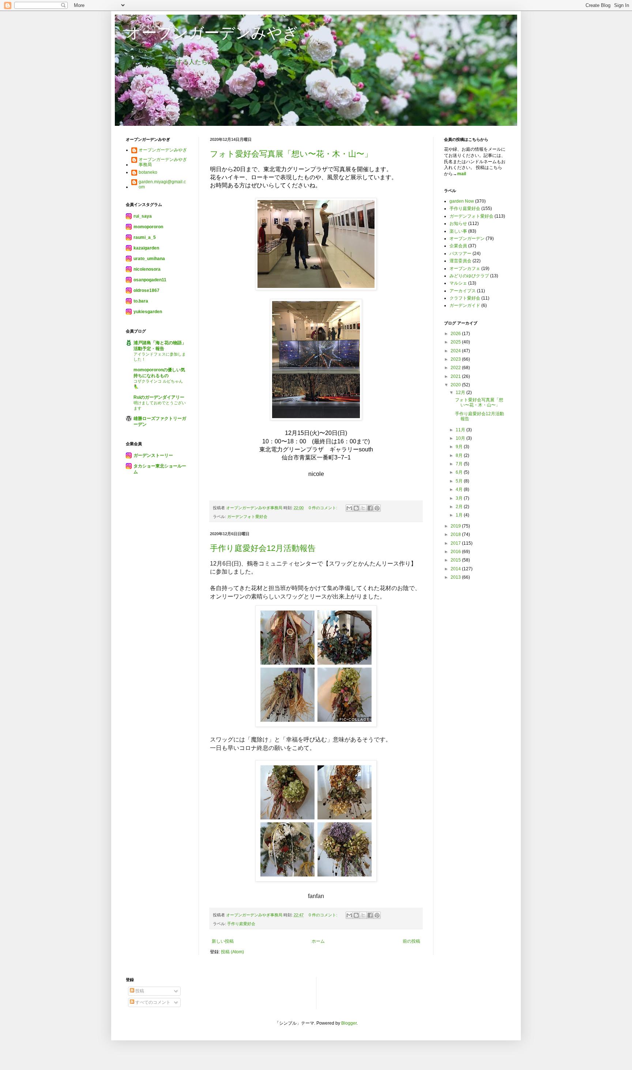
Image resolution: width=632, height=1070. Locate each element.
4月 (460, 489)
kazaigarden (146, 248)
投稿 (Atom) (232, 951)
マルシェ (458, 283)
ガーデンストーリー (153, 455)
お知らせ (458, 223)
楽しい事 (458, 231)
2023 (456, 359)
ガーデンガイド (464, 305)
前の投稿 (411, 941)
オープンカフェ (464, 268)
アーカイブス (462, 290)
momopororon (148, 226)
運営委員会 (460, 260)
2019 (456, 526)
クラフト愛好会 (464, 298)
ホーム (318, 941)
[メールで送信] (349, 508)
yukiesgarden (147, 311)
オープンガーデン (467, 238)
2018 (456, 534)
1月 (460, 515)
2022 (456, 367)
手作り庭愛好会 (241, 923)
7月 (460, 463)
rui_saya (142, 216)
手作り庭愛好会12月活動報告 (263, 548)
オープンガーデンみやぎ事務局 (163, 162)
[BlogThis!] (356, 508)
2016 (456, 551)
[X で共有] (363, 508)
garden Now (461, 201)
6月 (460, 472)
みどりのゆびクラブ (469, 275)
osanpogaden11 (149, 279)
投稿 (139, 991)
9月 (460, 446)
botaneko (148, 172)
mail (461, 173)
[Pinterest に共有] (377, 508)
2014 (456, 568)
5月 (460, 481)
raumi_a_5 (144, 237)
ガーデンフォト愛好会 (247, 516)
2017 (456, 543)
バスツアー (460, 253)
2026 (456, 333)
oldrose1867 (146, 290)
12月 (461, 392)
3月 (460, 498)
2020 (456, 384)
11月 (461, 429)
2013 (456, 577)
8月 (460, 455)
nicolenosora (147, 269)
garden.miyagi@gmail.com (162, 184)
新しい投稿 (223, 941)
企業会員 (458, 245)
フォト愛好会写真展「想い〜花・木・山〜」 (291, 153)
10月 (461, 438)
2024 (456, 350)
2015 (456, 560)
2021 (456, 376)
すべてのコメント (152, 1002)
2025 (456, 342)
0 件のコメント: (323, 508)
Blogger (349, 1023)
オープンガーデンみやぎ (212, 32)
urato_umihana (149, 258)
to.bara (140, 301)
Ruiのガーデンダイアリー (158, 397)
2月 (460, 506)
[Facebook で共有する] (370, 508)
